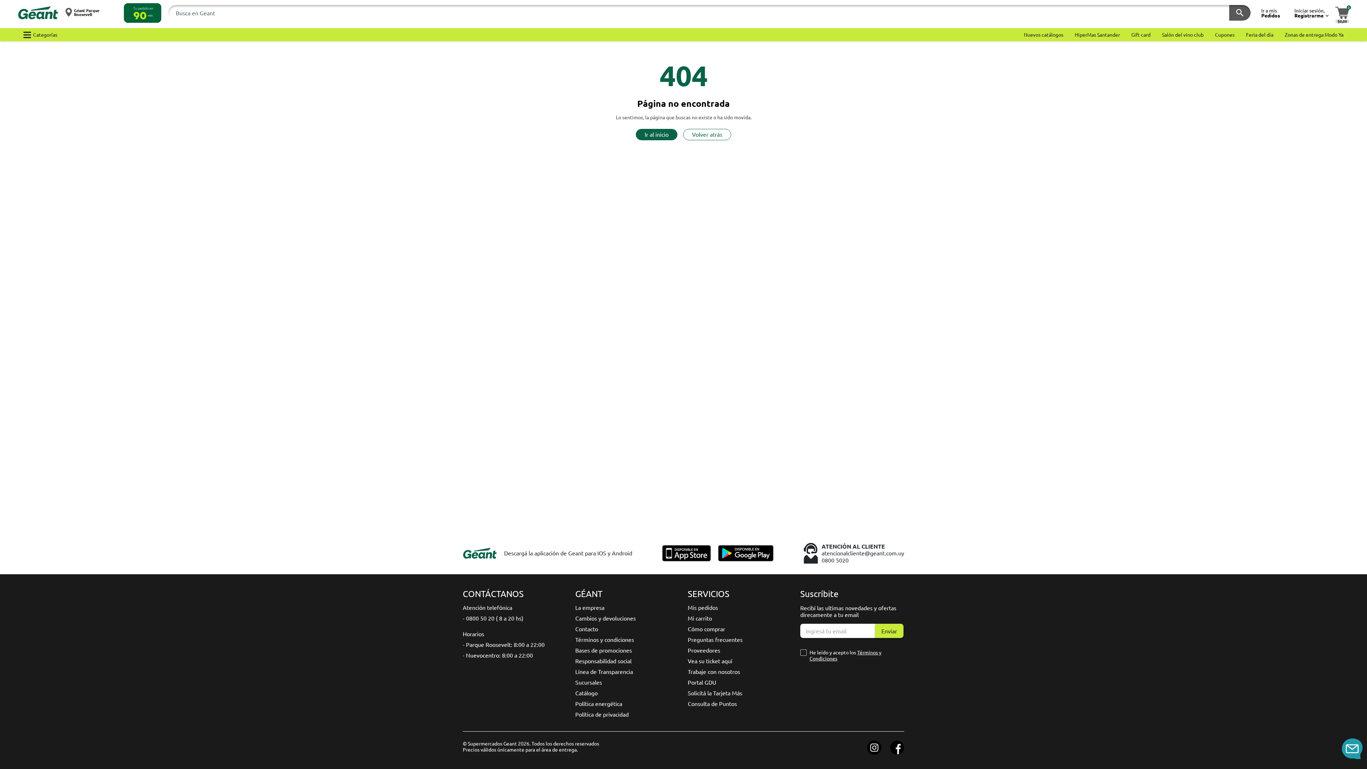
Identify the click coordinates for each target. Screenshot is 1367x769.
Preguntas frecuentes (715, 639)
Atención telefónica (487, 607)
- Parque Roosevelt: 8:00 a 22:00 (504, 644)
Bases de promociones (603, 650)
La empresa (589, 607)
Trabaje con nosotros (714, 671)
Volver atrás (707, 134)
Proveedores (704, 650)
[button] (142, 13)
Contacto (586, 629)
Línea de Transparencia (604, 671)
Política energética (598, 703)
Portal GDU (702, 682)
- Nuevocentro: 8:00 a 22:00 (498, 655)
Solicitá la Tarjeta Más (715, 693)
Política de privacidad (602, 714)
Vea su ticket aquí (710, 661)
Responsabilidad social (603, 661)
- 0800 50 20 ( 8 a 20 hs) (493, 618)
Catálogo (586, 693)
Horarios (473, 634)
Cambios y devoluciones (605, 618)
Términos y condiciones (604, 639)
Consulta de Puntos (712, 703)
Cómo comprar (706, 629)
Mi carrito (700, 618)
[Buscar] (1240, 13)
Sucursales (588, 682)
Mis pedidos (703, 607)
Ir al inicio (657, 134)
